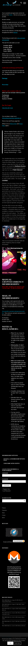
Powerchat (5, 84)
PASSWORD (5, 479)
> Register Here (6, 489)
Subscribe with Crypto (7, 108)
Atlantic (11, 15)
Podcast (4, 508)
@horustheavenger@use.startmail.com (11, 118)
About (3, 512)
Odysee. (15, 32)
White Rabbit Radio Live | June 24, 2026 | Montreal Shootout (13, 625)
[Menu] (24, 3)
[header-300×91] (11, 3)
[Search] (20, 3)
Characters (4, 510)
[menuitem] (20, 3)
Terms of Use (13, 123)
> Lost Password (6, 490)
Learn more (17, 643)
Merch (3, 517)
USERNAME (5, 473)
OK (10, 643)
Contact (3, 515)
